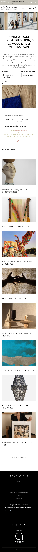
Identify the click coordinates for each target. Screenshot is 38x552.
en (33, 8)
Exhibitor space (3, 2)
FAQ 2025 (19, 490)
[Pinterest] (36, 2)
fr (30, 8)
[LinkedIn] (31, 2)
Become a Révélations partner (19, 492)
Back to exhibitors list (19, 457)
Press (19, 495)
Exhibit (19, 484)
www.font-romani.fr (21, 130)
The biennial (19, 481)
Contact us (19, 498)
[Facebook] (28, 2)
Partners (19, 487)
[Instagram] (33, 2)
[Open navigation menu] (23, 8)
